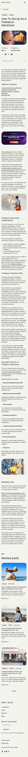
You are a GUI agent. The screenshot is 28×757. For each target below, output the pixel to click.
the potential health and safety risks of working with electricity (11, 168)
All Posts (5, 9)
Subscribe (6, 729)
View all (14, 691)
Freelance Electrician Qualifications (11, 88)
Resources (4, 713)
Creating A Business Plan (8, 89)
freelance (7, 152)
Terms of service (5, 740)
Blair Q (3, 50)
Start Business (5, 707)
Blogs (2, 716)
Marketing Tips (5, 95)
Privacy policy (21, 732)
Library (3, 710)
